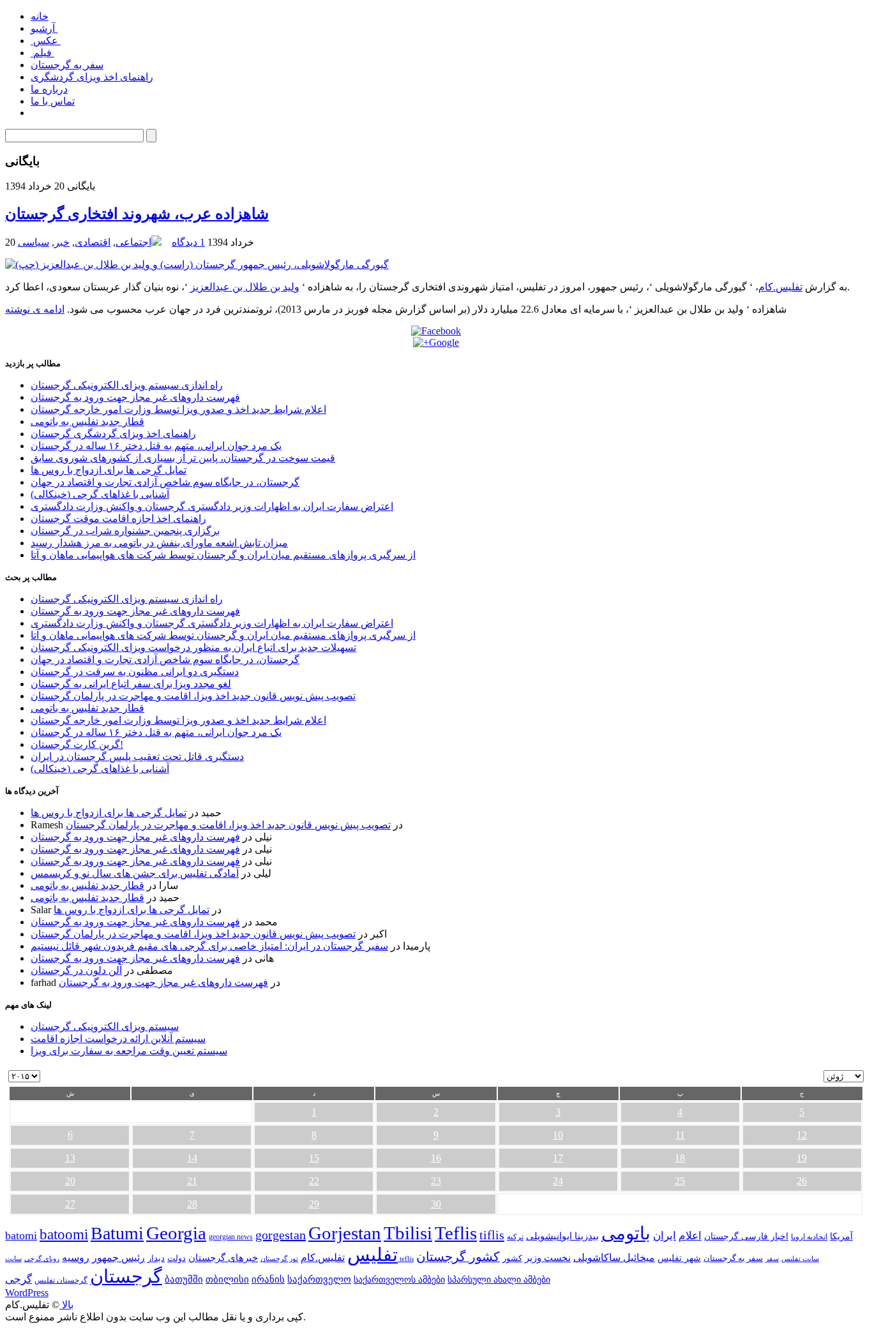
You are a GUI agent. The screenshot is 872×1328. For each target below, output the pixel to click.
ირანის (268, 1279)
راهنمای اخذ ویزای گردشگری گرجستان (113, 433)
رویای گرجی (41, 1258)
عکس (46, 40)
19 (802, 1158)
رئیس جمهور (118, 1258)
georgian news (231, 1236)
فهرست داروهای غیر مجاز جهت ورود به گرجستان (135, 397)
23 (436, 1180)
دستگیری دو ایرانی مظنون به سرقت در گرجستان (135, 671)
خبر (62, 242)
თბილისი (227, 1279)
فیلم (42, 52)
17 (558, 1158)
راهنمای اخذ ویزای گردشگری (92, 76)
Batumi (117, 1233)
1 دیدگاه (188, 242)
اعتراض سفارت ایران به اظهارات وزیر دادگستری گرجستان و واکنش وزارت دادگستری (212, 506)
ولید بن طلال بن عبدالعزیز (244, 286)
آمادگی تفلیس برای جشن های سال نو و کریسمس (135, 873)
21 (192, 1180)
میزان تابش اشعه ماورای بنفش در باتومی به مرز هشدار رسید (159, 542)
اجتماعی (133, 242)
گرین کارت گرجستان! (77, 744)
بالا (66, 1304)
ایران (664, 1236)
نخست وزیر (548, 1257)
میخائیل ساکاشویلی (614, 1257)
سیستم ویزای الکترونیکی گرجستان (105, 1026)
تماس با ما (53, 101)
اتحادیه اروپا (809, 1237)
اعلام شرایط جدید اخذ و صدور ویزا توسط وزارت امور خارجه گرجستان (178, 409)
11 (680, 1135)
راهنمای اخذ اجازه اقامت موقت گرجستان (118, 518)
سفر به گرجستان (67, 64)
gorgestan (280, 1235)
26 (802, 1180)
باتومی (625, 1233)
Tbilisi (408, 1233)
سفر (772, 1258)
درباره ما (49, 89)
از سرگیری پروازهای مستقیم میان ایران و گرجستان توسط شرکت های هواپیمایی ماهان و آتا (223, 554)
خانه (40, 16)
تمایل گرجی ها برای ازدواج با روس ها (108, 470)
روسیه (75, 1257)
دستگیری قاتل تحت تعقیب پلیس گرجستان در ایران (137, 756)
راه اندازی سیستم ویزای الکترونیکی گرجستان (127, 385)
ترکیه (515, 1237)
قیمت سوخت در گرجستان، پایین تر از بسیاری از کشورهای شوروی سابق (183, 457)
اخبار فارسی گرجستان (746, 1236)
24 (558, 1180)
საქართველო (319, 1279)
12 (802, 1135)
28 (192, 1203)
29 (314, 1203)
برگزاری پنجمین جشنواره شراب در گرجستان (125, 530)
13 (70, 1158)
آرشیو (44, 28)
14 (192, 1158)
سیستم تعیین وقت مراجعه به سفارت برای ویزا (129, 1050)
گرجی (18, 1279)
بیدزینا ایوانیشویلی (562, 1235)
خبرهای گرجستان (223, 1257)
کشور (512, 1258)
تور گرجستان (279, 1258)
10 (558, 1135)
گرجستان (126, 1276)
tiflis (491, 1235)
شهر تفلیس (679, 1258)
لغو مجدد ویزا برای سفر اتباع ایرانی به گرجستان (131, 683)
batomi (21, 1235)
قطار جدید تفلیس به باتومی (87, 421)
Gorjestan (344, 1233)
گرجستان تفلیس (60, 1280)
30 (436, 1203)
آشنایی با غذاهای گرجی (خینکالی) (100, 494)
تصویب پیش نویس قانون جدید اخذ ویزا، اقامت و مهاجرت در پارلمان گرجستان (193, 695)
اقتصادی (92, 242)
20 (70, 1180)
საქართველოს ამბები (399, 1280)
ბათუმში (184, 1279)
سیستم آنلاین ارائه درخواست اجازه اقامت (118, 1038)
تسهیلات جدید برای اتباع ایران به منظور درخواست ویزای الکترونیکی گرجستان (193, 647)
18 (680, 1158)
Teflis (456, 1233)
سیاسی (33, 242)
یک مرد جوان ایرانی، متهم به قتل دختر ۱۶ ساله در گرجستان (156, 445)
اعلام (690, 1236)
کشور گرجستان (458, 1257)
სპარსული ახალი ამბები (498, 1279)
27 (70, 1203)
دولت (176, 1258)
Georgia (176, 1233)
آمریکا (841, 1236)
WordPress (27, 1292)
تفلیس (372, 1254)
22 (314, 1180)
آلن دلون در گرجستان (76, 970)
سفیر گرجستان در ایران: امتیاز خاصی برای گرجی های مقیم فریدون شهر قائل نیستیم (209, 946)
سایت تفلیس (800, 1258)
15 (314, 1158)
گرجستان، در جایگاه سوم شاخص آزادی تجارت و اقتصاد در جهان (165, 482)
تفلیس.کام (780, 286)
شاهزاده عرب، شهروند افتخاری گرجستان (137, 213)
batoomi (64, 1234)
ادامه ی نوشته (34, 309)
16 (436, 1158)
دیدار (156, 1258)
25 (680, 1180)
